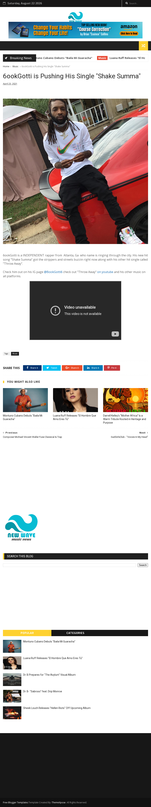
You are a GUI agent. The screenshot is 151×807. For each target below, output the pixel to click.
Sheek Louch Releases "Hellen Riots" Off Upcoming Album (57, 708)
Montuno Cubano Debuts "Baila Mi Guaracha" (22, 417)
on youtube (105, 272)
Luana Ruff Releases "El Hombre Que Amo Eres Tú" (114, 58)
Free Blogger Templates (15, 802)
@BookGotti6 (53, 272)
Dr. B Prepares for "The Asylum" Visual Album (49, 674)
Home (6, 66)
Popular (27, 633)
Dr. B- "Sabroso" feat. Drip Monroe (42, 691)
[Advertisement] (75, 474)
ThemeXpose (59, 802)
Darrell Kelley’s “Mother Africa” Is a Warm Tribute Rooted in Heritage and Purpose (124, 419)
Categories (75, 633)
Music (73, 58)
